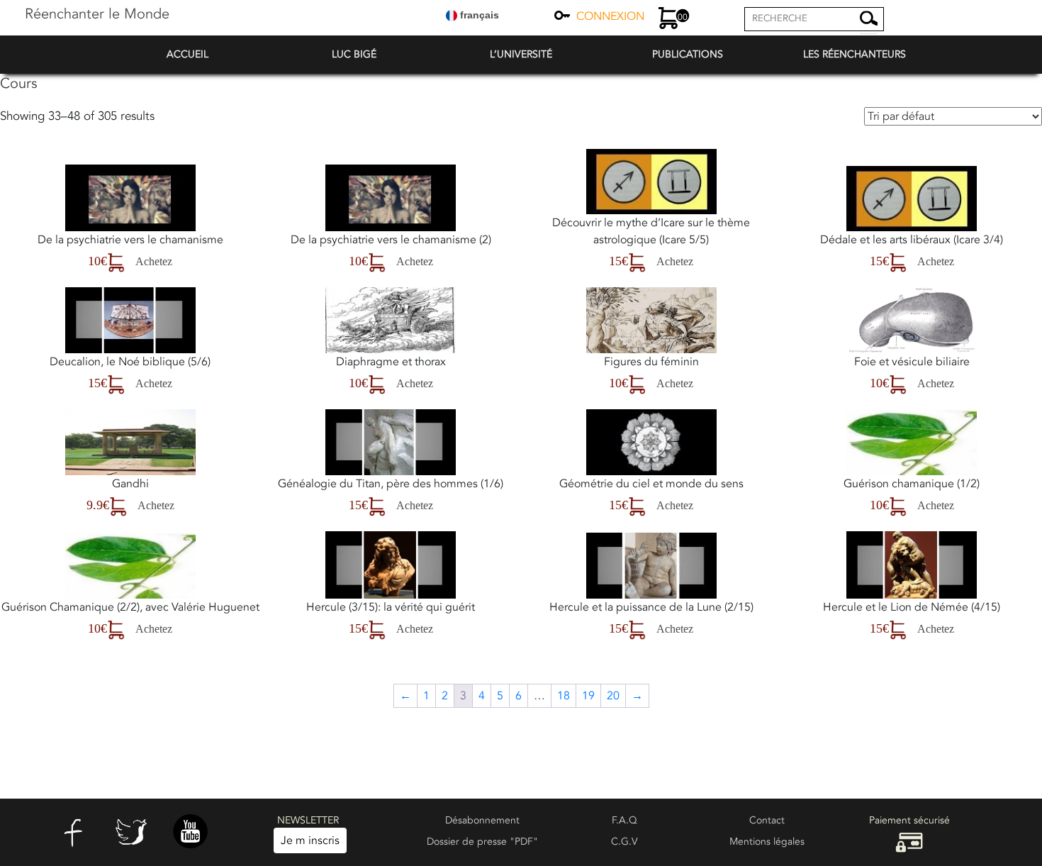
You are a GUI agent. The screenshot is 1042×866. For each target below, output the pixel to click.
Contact (767, 820)
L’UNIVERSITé (521, 54)
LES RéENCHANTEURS (854, 54)
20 (613, 696)
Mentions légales (767, 841)
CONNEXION (610, 16)
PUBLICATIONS (687, 54)
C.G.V (624, 841)
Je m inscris (310, 840)
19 (588, 696)
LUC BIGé (354, 54)
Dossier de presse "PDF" (482, 841)
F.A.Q (624, 820)
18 (563, 696)
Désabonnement (482, 820)
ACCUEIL (187, 54)
